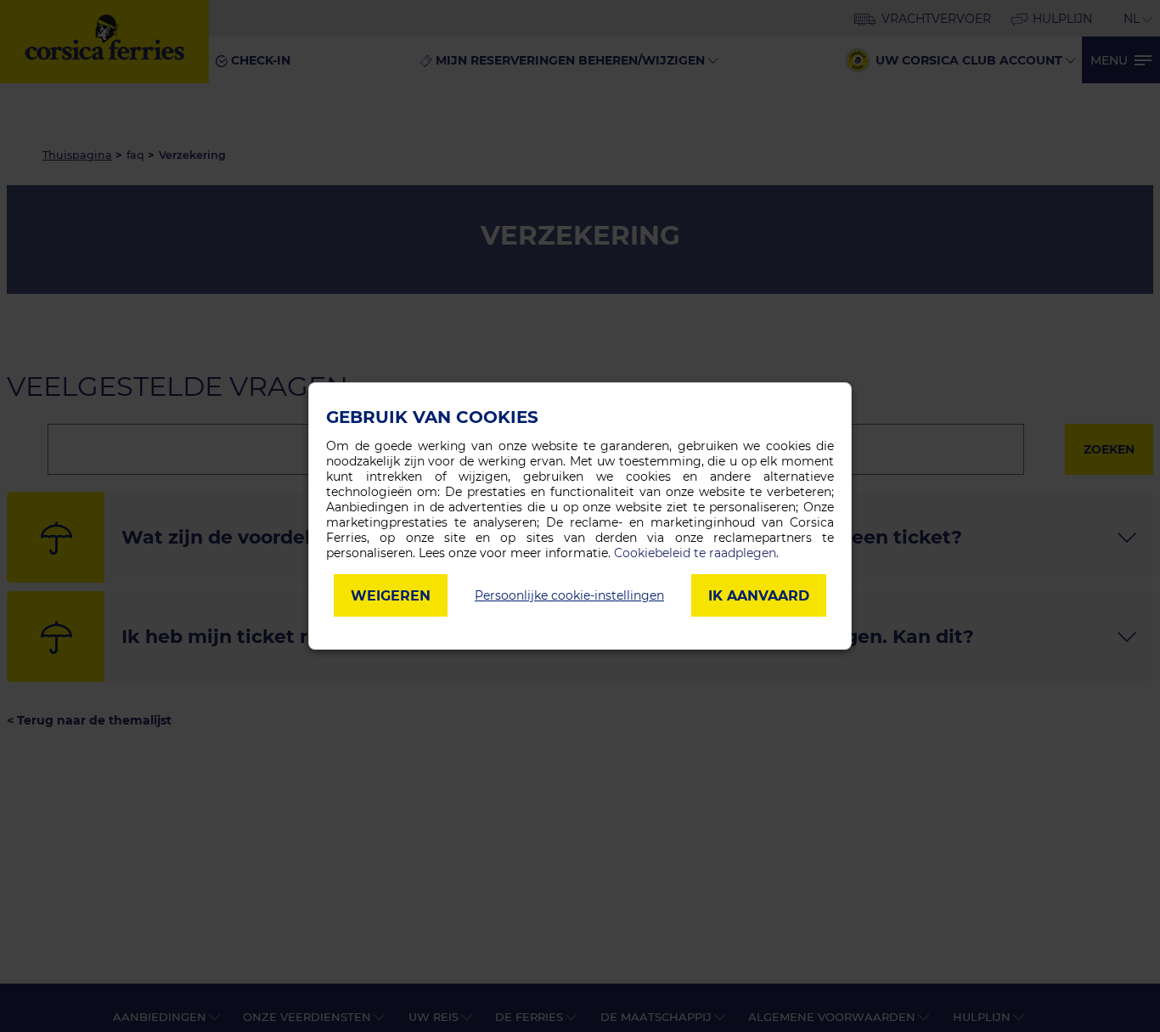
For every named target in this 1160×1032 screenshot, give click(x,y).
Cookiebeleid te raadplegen (695, 553)
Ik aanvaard (758, 596)
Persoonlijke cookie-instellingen (569, 595)
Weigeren (391, 596)
